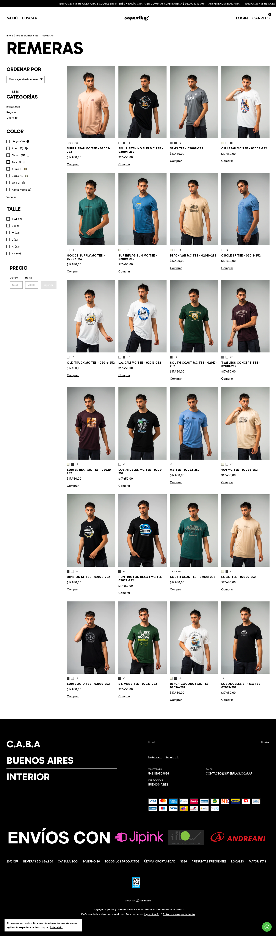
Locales (237, 861)
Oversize (12, 117)
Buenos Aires (40, 760)
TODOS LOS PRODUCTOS (122, 861)
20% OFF (12, 861)
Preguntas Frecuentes (209, 861)
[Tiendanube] (138, 901)
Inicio (9, 35)
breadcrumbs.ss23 (27, 35)
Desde (14, 277)
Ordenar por (23, 69)
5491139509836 (158, 773)
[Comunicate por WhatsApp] (267, 927)
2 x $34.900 (13, 106)
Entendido (56, 927)
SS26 (15, 92)
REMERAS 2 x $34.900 (38, 861)
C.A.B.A (23, 744)
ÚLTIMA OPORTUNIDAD (159, 861)
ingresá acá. (151, 914)
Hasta (28, 277)
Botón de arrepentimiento (179, 914)
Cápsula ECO (68, 861)
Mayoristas (257, 861)
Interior (28, 777)
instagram (155, 757)
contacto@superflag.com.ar (229, 773)
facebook (172, 757)
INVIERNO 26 (91, 861)
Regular (11, 112)
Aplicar (48, 285)
